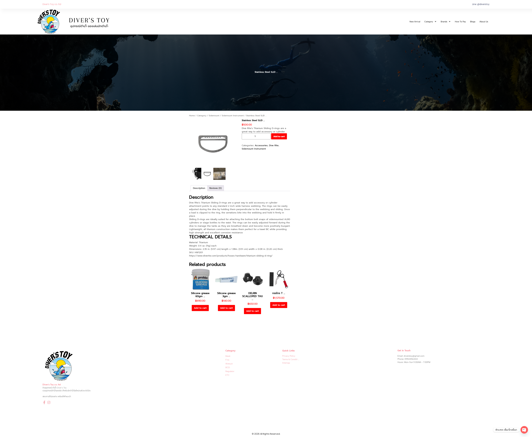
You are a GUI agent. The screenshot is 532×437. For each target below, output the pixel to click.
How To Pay (460, 21)
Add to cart (279, 136)
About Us (483, 21)
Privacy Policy (288, 356)
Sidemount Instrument (233, 115)
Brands (444, 21)
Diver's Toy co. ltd (52, 4)
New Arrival (415, 21)
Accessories (261, 145)
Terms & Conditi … (290, 359)
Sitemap (286, 363)
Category (428, 21)
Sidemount (214, 115)
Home (192, 115)
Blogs (472, 21)
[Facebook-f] (44, 402)
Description (199, 188)
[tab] (199, 188)
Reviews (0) (215, 188)
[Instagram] (49, 402)
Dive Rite (274, 145)
